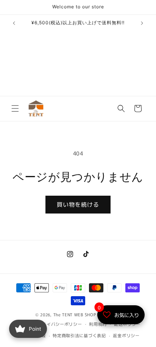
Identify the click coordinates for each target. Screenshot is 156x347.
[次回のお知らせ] (142, 23)
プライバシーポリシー (60, 324)
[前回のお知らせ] (14, 23)
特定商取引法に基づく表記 (79, 335)
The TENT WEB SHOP (74, 314)
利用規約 (98, 324)
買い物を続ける (78, 204)
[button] (15, 108)
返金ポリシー (126, 335)
